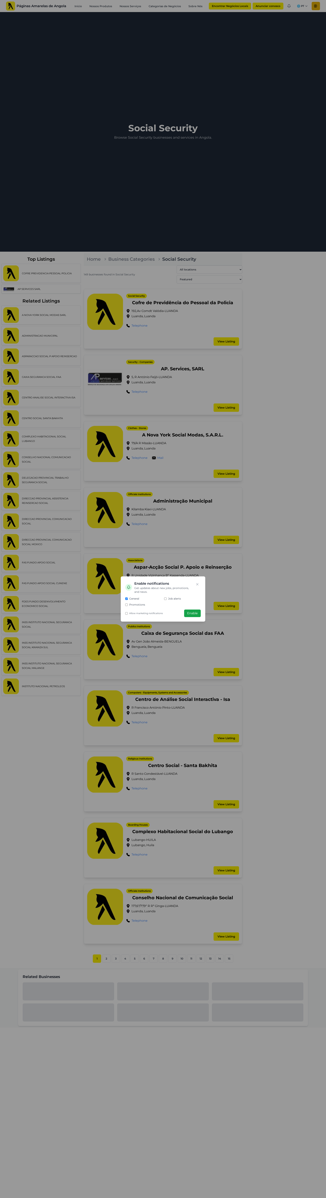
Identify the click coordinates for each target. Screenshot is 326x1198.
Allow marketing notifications (146, 613)
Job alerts (174, 598)
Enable (192, 613)
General (134, 598)
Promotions (137, 604)
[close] (197, 584)
